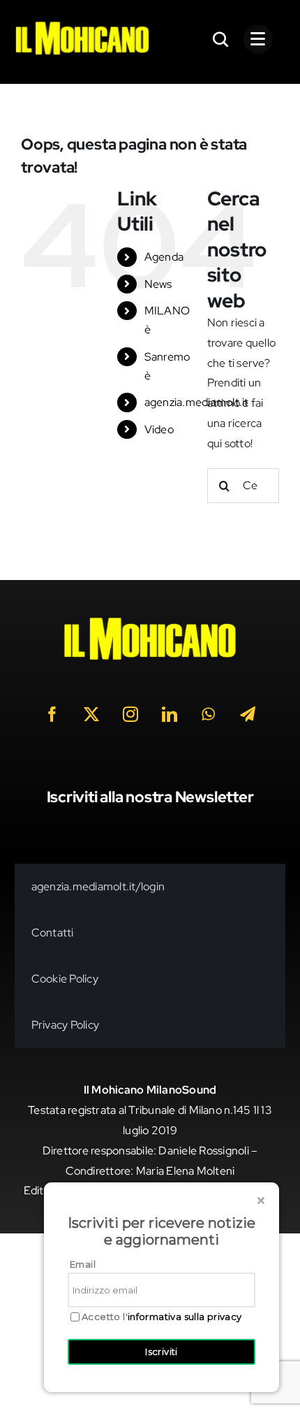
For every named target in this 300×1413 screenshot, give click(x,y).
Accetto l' (162, 1317)
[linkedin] (169, 714)
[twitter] (91, 714)
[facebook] (52, 714)
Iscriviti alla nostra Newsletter (150, 797)
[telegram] (248, 714)
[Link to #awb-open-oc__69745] (221, 39)
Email (83, 1264)
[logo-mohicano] (82, 24)
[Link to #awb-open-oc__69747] (258, 39)
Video (159, 429)
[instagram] (130, 714)
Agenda (163, 256)
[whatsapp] (209, 714)
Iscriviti (161, 1351)
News (158, 284)
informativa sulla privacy (185, 1316)
